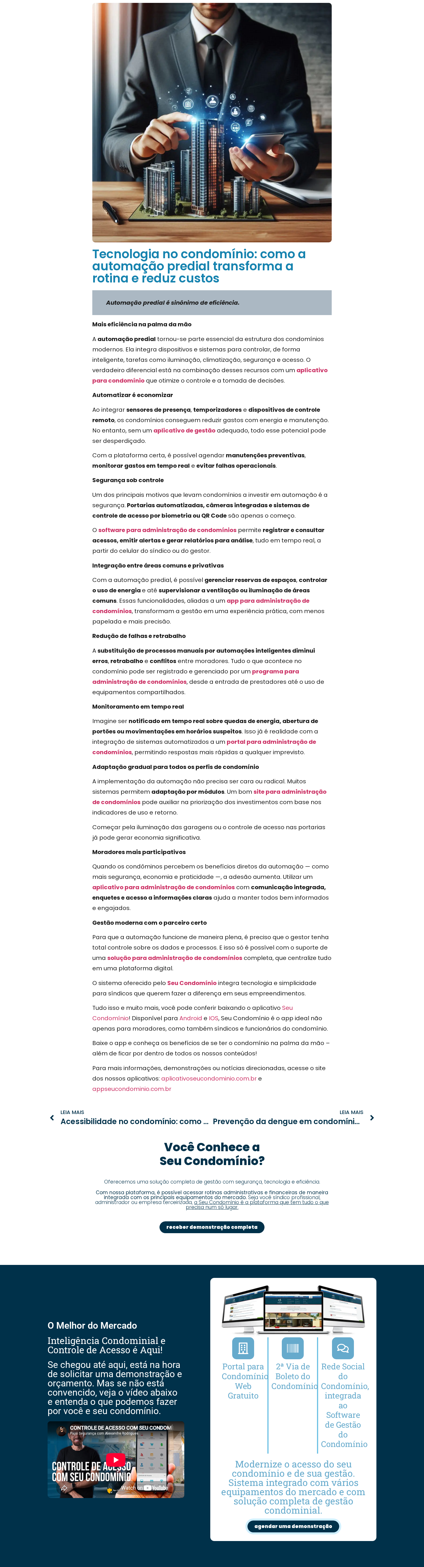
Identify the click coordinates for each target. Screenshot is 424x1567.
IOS (213, 1018)
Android (190, 1018)
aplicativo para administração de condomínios (163, 887)
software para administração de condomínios (167, 530)
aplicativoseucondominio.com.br (209, 1078)
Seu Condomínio (192, 983)
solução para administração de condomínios (174, 958)
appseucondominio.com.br (131, 1089)
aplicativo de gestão (184, 430)
